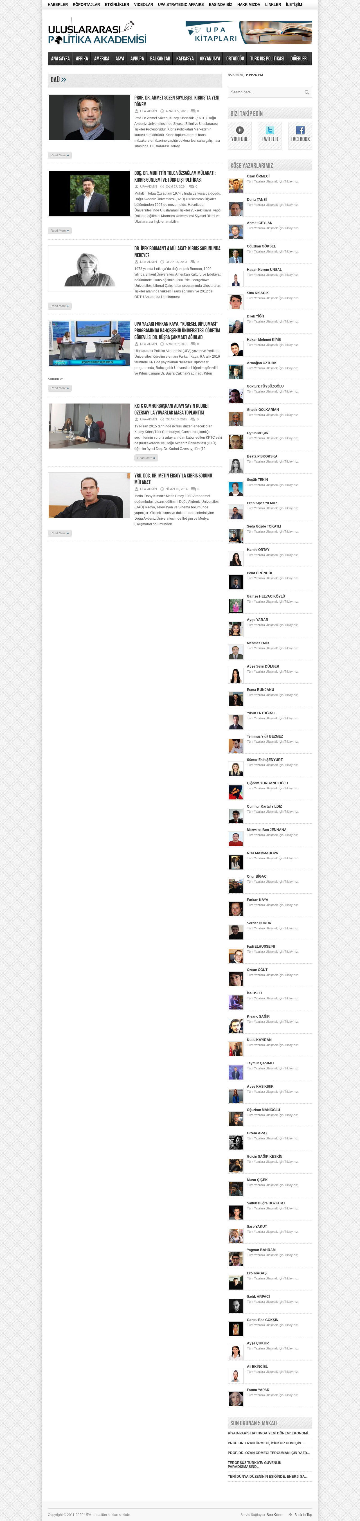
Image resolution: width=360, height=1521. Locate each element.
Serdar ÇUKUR (259, 923)
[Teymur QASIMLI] (236, 1079)
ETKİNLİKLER (117, 5)
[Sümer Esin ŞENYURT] (236, 776)
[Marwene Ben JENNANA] (236, 846)
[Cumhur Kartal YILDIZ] (236, 822)
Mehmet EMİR (258, 643)
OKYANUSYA (210, 58)
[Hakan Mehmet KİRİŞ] (236, 356)
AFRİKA (82, 58)
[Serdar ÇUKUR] (236, 939)
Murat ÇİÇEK (257, 1180)
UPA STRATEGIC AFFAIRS (181, 5)
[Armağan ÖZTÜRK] (236, 379)
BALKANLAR (160, 58)
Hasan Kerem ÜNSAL (264, 270)
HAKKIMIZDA (248, 5)
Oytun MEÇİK (257, 433)
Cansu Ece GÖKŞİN (262, 1320)
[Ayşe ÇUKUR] (236, 1359)
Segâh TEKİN (257, 480)
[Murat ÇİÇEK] (236, 1196)
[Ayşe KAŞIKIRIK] (236, 1103)
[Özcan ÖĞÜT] (236, 986)
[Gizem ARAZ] (236, 1149)
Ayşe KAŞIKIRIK (260, 1087)
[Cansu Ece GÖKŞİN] (236, 1336)
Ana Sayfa (60, 58)
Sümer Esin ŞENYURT (265, 760)
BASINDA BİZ (220, 5)
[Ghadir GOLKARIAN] (236, 426)
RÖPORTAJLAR (86, 5)
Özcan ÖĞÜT (257, 970)
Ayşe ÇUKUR (258, 1343)
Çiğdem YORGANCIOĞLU (267, 783)
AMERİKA (101, 58)
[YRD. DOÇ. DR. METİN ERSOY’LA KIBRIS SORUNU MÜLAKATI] (89, 521)
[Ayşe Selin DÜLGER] (236, 682)
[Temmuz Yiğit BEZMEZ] (236, 752)
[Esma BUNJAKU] (236, 706)
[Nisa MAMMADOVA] (236, 869)
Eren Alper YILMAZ (262, 503)
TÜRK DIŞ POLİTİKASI (267, 58)
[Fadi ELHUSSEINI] (236, 963)
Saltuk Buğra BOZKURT (266, 1203)
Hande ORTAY (258, 550)
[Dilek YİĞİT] (236, 332)
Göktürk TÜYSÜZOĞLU (265, 386)
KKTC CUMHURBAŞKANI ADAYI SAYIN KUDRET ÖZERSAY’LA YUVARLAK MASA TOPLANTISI (171, 409)
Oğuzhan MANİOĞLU (263, 1110)
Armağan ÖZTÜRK (262, 363)
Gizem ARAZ (257, 1133)
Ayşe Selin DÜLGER (263, 666)
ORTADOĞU (235, 58)
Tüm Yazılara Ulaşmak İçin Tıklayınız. (273, 181)
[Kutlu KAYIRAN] (236, 1056)
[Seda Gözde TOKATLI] (236, 542)
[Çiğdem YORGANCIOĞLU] (236, 799)
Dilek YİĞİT (255, 316)
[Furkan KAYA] (236, 916)
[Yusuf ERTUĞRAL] (236, 729)
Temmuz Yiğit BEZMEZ (265, 736)
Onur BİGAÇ (257, 876)
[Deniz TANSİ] (236, 216)
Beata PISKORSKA (262, 456)
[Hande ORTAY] (236, 566)
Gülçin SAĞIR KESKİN (264, 1157)
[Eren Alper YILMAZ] (236, 519)
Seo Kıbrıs (274, 1515)
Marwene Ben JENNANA (267, 830)
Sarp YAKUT (257, 1227)
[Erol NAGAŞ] (236, 1289)
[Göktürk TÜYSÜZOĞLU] (236, 402)
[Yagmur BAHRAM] (236, 1266)
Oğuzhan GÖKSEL (261, 246)
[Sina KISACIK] (236, 309)
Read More (60, 155)
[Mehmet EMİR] (236, 659)
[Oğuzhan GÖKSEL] (236, 262)
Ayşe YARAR (257, 620)
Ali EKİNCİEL (257, 1367)
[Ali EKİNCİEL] (236, 1383)
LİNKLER (273, 5)
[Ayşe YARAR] (236, 636)
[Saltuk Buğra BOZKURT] (236, 1219)
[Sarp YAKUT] (236, 1243)
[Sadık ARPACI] (236, 1313)
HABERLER (58, 5)
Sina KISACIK (258, 293)
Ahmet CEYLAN (260, 223)
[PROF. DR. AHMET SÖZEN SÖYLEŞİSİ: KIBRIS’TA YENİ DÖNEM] (89, 143)
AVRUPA (137, 58)
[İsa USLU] (236, 1009)
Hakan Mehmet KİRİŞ (264, 340)
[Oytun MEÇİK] (236, 449)
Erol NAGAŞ (257, 1273)
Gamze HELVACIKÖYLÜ (266, 596)
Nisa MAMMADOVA (262, 853)
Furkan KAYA (257, 900)
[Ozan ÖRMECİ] (236, 192)
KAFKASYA (185, 58)
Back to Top (303, 1515)
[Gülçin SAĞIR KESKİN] (236, 1173)
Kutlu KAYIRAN (259, 1040)
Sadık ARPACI (258, 1297)
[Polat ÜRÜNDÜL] (236, 589)
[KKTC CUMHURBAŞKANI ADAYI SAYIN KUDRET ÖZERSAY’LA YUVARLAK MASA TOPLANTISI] (89, 451)
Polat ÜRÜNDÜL (260, 573)
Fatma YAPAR (258, 1390)
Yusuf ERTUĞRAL (261, 713)
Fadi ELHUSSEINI (261, 946)
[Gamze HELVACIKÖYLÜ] (236, 612)
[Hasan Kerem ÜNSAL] (236, 286)
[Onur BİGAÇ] (236, 892)
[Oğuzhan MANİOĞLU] (236, 1126)
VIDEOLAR (143, 5)
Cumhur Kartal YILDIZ (264, 806)
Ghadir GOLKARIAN (263, 410)
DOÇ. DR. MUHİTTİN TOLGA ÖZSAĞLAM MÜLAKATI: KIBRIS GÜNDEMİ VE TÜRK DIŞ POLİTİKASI (175, 176)
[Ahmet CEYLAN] (236, 239)
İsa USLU (254, 993)
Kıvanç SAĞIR (258, 1016)
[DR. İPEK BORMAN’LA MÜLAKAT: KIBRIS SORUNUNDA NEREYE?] (89, 294)
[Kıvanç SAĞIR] (236, 1033)
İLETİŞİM (294, 5)
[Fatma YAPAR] (236, 1406)
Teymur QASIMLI (260, 1063)
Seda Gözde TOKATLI (264, 526)
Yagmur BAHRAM (261, 1250)
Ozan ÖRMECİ (258, 176)
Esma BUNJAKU (260, 690)
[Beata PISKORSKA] (236, 472)
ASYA (120, 58)
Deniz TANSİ (257, 200)
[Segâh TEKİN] (236, 496)
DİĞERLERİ (299, 58)
